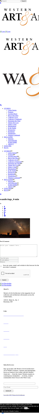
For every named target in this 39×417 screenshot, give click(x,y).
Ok (26, 408)
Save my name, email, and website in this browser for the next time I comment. (21, 266)
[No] (28, 408)
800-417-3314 (8, 303)
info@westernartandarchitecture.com (15, 305)
